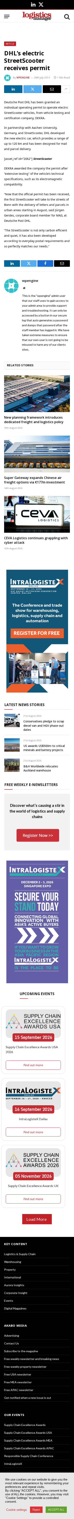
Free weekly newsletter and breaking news (31, 1359)
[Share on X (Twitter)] (32, 89)
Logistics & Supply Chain (20, 1254)
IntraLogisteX (13, 1463)
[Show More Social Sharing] (66, 89)
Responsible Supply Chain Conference (28, 1456)
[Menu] (6, 16)
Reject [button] (36, 1509)
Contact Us (11, 1343)
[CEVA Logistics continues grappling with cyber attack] (37, 514)
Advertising (11, 1335)
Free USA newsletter (17, 1374)
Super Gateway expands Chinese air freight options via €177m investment (34, 479)
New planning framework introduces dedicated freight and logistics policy (34, 419)
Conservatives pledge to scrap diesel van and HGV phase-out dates (43, 725)
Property (10, 1269)
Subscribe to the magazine (21, 1351)
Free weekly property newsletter (25, 1366)
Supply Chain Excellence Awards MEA (28, 1440)
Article (10, 43)
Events (8, 1300)
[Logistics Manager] (36, 16)
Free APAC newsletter (18, 1390)
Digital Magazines (15, 1308)
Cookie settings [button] (16, 1509)
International (12, 1277)
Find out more (33, 1065)
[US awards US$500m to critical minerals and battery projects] (12, 745)
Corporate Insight (15, 1293)
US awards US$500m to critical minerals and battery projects (44, 748)
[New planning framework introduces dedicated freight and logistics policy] (37, 393)
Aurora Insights (14, 1285)
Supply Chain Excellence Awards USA (28, 1432)
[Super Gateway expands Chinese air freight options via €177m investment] (37, 454)
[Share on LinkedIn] (13, 89)
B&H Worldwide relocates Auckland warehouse (40, 768)
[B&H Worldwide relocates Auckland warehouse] (12, 765)
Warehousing (12, 1261)
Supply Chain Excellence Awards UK (33, 1186)
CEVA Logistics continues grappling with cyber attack (36, 540)
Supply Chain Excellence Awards (25, 1425)
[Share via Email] (52, 89)
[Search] (66, 16)
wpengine (23, 77)
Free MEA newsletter (18, 1382)
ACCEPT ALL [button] (56, 1509)
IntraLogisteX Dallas (33, 1119)
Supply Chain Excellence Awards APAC (29, 1448)
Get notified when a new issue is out (27, 1397)
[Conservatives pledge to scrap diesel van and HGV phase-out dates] (12, 720)
